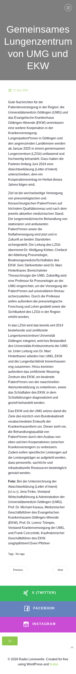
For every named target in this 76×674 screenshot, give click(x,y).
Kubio (54, 664)
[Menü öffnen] (10, 640)
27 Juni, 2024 (20, 90)
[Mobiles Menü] (68, 7)
